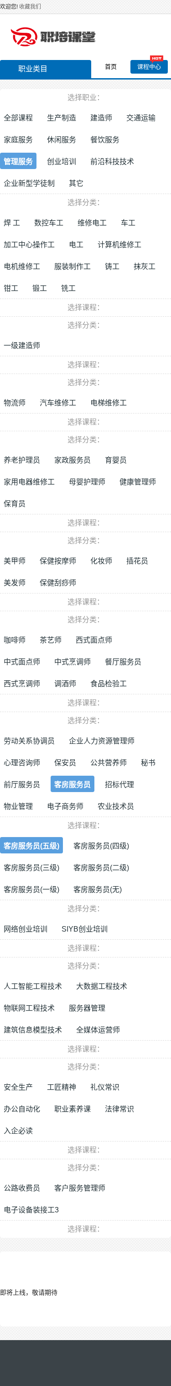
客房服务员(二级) (101, 868)
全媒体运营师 (98, 1030)
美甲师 (15, 561)
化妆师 (101, 561)
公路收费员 (22, 1188)
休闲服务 (61, 140)
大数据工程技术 (101, 986)
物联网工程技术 (29, 1008)
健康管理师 (137, 482)
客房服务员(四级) (101, 846)
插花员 (137, 561)
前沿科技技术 (112, 161)
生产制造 (61, 118)
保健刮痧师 (58, 583)
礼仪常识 (104, 1087)
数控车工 (48, 223)
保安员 (65, 763)
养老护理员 (22, 460)
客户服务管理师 (79, 1188)
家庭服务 (18, 140)
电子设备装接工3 (31, 1210)
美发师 (15, 583)
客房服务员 (72, 784)
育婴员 (116, 460)
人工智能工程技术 (33, 986)
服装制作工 (72, 266)
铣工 (68, 288)
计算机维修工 (119, 245)
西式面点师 (94, 640)
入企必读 (18, 1131)
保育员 (15, 504)
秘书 (148, 763)
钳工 (11, 288)
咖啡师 (15, 640)
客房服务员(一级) (31, 889)
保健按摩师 (58, 561)
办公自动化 (22, 1109)
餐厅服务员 (123, 662)
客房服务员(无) (97, 889)
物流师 (15, 403)
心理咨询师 (22, 763)
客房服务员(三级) (31, 868)
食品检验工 (108, 684)
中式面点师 (22, 662)
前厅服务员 (22, 784)
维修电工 (92, 223)
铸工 (112, 266)
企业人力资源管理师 (102, 741)
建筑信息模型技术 (33, 1030)
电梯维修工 (108, 403)
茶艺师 (51, 640)
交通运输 (140, 118)
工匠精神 (61, 1087)
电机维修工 (22, 266)
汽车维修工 (58, 403)
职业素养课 (72, 1109)
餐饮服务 (104, 140)
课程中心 (149, 66)
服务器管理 (87, 1008)
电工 (76, 245)
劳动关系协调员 (29, 741)
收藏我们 (30, 7)
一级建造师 (22, 345)
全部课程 (18, 118)
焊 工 (12, 223)
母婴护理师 (87, 482)
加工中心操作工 (29, 245)
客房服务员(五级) (31, 846)
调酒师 (65, 684)
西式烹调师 (22, 684)
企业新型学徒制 (29, 183)
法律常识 (119, 1109)
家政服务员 (72, 460)
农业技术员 (116, 806)
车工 (128, 223)
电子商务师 (65, 806)
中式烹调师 (72, 662)
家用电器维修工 (29, 482)
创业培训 (61, 161)
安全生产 (18, 1087)
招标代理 (119, 784)
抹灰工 (144, 266)
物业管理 (18, 806)
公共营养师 (108, 763)
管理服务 (18, 161)
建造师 (101, 118)
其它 (76, 183)
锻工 (39, 288)
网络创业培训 (25, 929)
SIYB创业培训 (85, 929)
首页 (111, 66)
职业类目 (32, 69)
